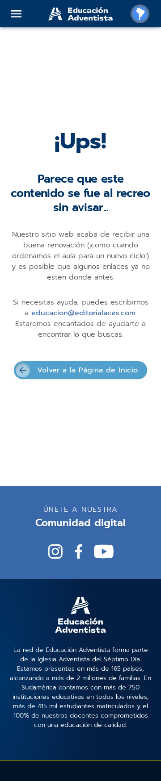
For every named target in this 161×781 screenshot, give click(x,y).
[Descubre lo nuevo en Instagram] (55, 551)
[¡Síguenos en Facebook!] (79, 551)
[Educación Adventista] (80, 14)
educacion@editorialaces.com (83, 313)
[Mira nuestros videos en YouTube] (104, 551)
